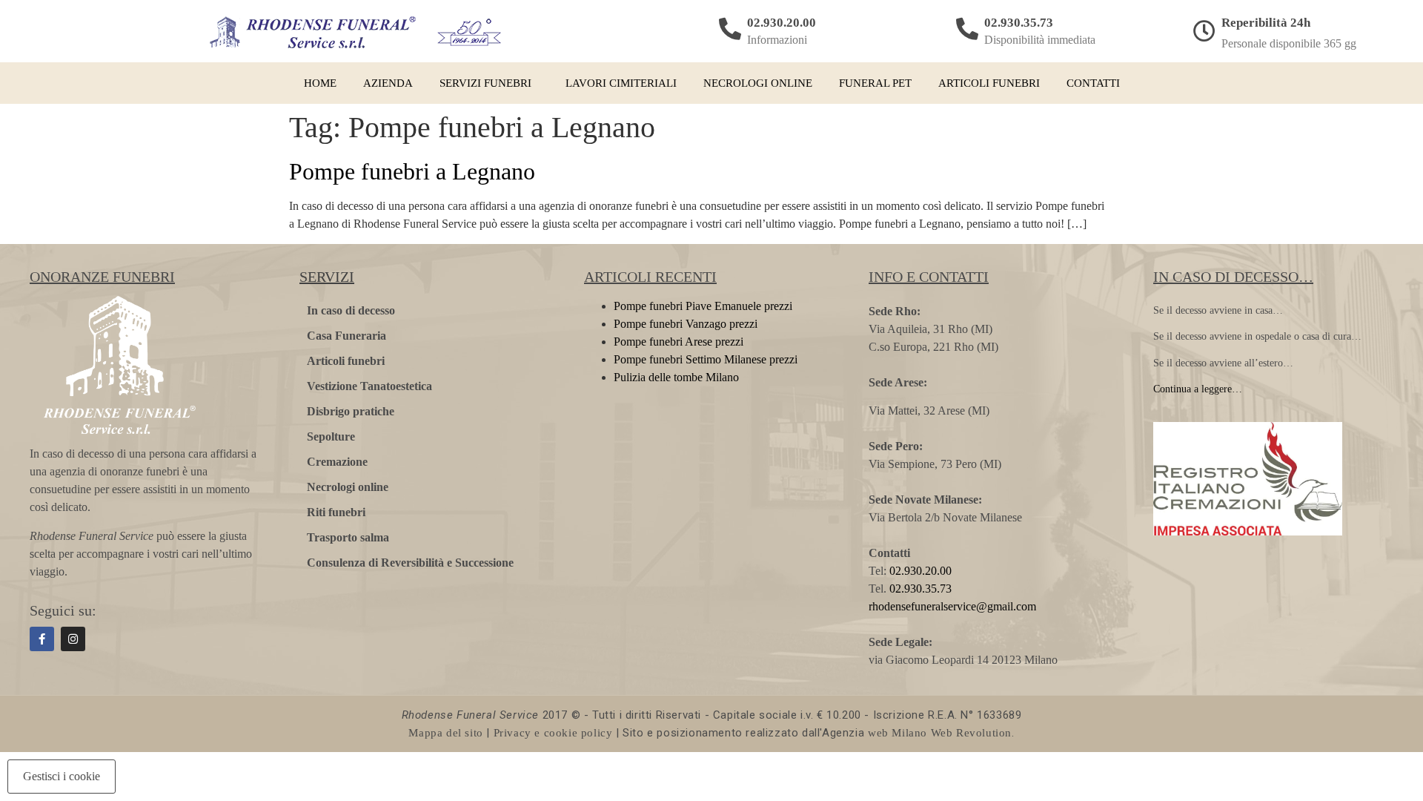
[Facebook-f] (42, 639)
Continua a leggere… (1197, 389)
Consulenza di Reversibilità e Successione (410, 562)
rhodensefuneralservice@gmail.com (952, 606)
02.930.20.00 (781, 23)
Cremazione (337, 461)
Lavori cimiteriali (621, 83)
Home (320, 83)
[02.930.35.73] (967, 29)
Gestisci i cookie (61, 776)
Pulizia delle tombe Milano (676, 377)
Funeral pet (875, 83)
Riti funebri (336, 512)
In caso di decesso (351, 310)
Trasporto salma (348, 537)
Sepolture (331, 436)
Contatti (1093, 83)
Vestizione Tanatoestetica (369, 386)
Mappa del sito (445, 733)
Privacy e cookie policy (553, 733)
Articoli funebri (989, 83)
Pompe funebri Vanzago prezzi (685, 323)
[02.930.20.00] (730, 29)
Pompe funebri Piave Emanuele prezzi (703, 306)
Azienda (388, 83)
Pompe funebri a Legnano (412, 171)
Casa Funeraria (346, 335)
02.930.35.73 (1018, 23)
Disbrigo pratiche (350, 411)
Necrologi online (757, 83)
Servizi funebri (485, 83)
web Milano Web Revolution (940, 733)
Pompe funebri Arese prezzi (678, 341)
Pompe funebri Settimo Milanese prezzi (705, 359)
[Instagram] (73, 639)
